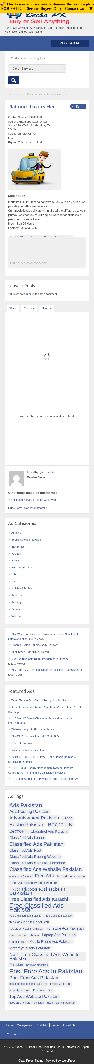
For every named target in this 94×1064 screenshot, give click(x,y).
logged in (29, 294)
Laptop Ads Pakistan (59, 935)
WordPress (69, 1060)
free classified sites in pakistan (29, 922)
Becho (67, 818)
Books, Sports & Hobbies (26, 539)
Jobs (14, 574)
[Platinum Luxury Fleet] (34, 169)
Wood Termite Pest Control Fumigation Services (39, 700)
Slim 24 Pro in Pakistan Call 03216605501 (36, 736)
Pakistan (16, 965)
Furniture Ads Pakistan (65, 928)
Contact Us (14, 1034)
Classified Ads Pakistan (36, 844)
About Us (69, 1025)
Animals (16, 532)
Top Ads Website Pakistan (34, 996)
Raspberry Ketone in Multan (28, 750)
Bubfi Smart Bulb (21, 652)
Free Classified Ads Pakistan (36, 907)
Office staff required (22, 743)
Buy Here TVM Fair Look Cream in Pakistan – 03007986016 (47, 669)
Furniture (16, 560)
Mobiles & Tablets (21, 588)
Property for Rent (60, 983)
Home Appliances (21, 567)
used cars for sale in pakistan (26, 1002)
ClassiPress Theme (30, 1060)
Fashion (16, 553)
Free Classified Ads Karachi (38, 899)
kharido (34, 935)
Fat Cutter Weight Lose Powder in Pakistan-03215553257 (45, 778)
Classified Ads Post (25, 850)
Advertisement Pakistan (34, 817)
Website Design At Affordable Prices (32, 729)
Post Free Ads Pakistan (33, 977)
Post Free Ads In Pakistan (45, 971)
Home (9, 94)
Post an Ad (70, 43)
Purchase (39, 990)
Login (55, 1025)
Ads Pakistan (25, 805)
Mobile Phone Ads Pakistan (51, 941)
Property (16, 602)
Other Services (35, 94)
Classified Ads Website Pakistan (45, 869)
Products (16, 595)
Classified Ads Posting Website (35, 857)
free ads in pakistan (71, 876)
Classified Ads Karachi (49, 831)
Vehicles (16, 616)
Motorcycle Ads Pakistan (29, 948)
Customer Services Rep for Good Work (34, 499)
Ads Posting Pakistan (29, 811)
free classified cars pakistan (25, 915)
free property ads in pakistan (26, 928)
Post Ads (42, 1025)
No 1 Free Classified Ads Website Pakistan (44, 956)
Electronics (17, 546)
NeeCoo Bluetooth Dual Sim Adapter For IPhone (40, 659)
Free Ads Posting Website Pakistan (33, 882)
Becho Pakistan (27, 824)
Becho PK (60, 824)
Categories (24, 1025)
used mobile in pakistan (61, 1002)
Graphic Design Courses (26, 645)
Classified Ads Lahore (27, 838)
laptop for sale (17, 941)
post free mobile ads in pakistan (28, 983)
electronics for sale (20, 876)
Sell (50, 990)
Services (19, 94)
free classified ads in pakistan (37, 891)
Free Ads (44, 875)
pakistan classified (37, 965)
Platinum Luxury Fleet (32, 106)
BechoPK (18, 831)
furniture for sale (18, 935)
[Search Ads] (13, 80)
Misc (14, 581)
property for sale (19, 990)
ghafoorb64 (47, 472)
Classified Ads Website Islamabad (37, 863)
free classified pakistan (59, 915)
